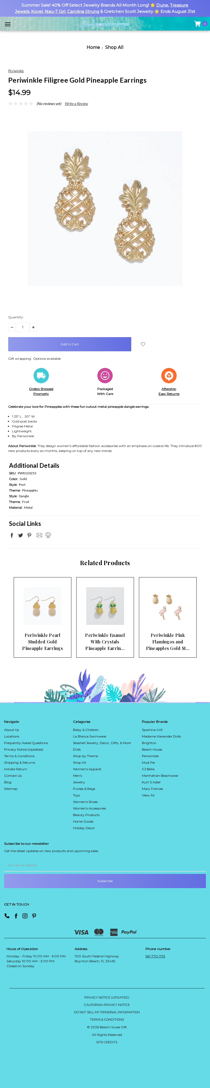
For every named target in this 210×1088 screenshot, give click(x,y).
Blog (7, 782)
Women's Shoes (85, 802)
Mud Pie (148, 762)
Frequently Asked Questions (26, 743)
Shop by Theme (85, 756)
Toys (76, 795)
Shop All (79, 762)
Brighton (149, 743)
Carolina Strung (83, 11)
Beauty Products (86, 815)
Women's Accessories (89, 808)
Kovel (37, 11)
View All (148, 795)
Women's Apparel (87, 769)
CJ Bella (148, 769)
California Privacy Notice (107, 1005)
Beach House (152, 749)
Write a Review (76, 103)
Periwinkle (150, 756)
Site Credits (106, 1042)
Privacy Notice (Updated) (23, 749)
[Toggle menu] (7, 24)
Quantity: (16, 317)
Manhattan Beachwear (160, 776)
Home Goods (83, 821)
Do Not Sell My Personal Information (107, 1012)
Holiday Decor (84, 828)
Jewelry (79, 782)
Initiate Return (15, 769)
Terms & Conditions (19, 756)
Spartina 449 (152, 730)
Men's (77, 776)
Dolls (77, 749)
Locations (11, 736)
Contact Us (13, 776)
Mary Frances (152, 789)
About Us (11, 730)
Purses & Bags (84, 789)
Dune (162, 5)
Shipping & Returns (19, 762)
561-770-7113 (155, 956)
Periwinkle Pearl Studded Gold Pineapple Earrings (42, 641)
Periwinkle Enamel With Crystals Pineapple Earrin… (105, 641)
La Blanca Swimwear (90, 736)
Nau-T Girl (55, 11)
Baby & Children (86, 730)
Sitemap (11, 789)
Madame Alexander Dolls (161, 736)
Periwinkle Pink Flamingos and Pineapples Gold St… (168, 641)
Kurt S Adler (151, 782)
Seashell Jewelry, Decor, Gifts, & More (102, 743)
